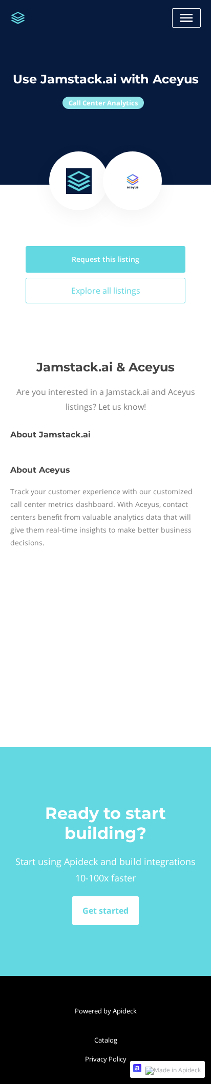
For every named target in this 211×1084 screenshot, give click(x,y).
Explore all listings (105, 290)
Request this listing (105, 259)
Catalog (105, 1040)
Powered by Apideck (106, 1010)
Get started (105, 910)
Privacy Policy (105, 1059)
